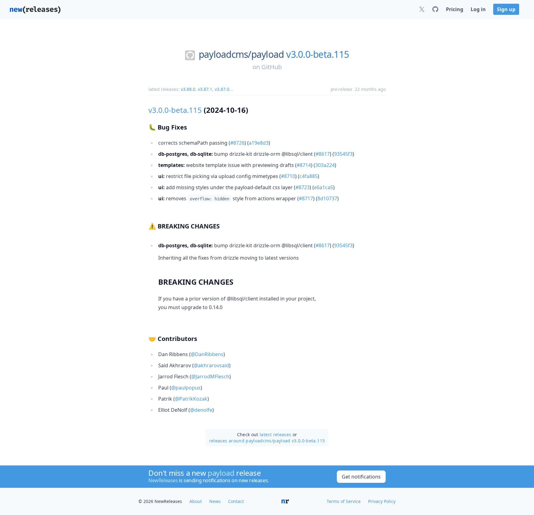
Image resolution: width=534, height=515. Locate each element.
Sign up (506, 9)
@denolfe (201, 409)
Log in (478, 9)
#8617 (323, 154)
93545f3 (343, 154)
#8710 (288, 176)
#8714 (304, 165)
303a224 (325, 165)
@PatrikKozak (191, 398)
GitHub (271, 67)
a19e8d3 (259, 142)
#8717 (306, 198)
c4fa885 (308, 176)
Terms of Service (344, 501)
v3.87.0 (222, 89)
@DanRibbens (207, 354)
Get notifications (361, 476)
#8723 (302, 187)
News (215, 501)
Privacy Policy (382, 501)
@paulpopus (186, 387)
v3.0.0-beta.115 (317, 54)
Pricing (454, 9)
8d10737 (327, 198)
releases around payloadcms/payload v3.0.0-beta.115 (267, 441)
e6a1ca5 (323, 187)
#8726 (237, 142)
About (195, 501)
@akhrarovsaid (211, 365)
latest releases (275, 434)
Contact (236, 501)
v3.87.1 (205, 89)
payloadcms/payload (241, 54)
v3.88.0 (188, 89)
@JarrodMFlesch (210, 376)
